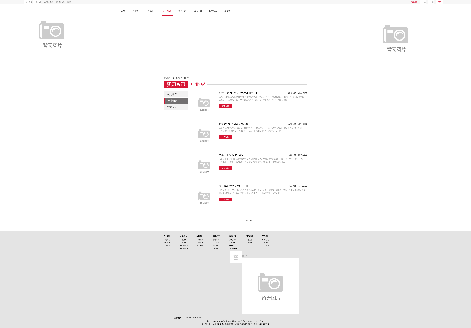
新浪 (186, 317)
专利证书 (232, 246)
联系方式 (265, 240)
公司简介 (167, 240)
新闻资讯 (167, 11)
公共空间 (216, 246)
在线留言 (265, 243)
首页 (123, 11)
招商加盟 (213, 11)
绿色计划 (198, 11)
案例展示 (182, 11)
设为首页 (29, 2)
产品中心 (152, 11)
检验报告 (232, 243)
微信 (433, 2)
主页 (172, 78)
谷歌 (193, 317)
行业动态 (186, 78)
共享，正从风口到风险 (231, 155)
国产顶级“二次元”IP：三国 (233, 186)
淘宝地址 (414, 2)
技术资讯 (172, 107)
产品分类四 (184, 248)
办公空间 (216, 243)
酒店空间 (216, 248)
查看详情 (225, 106)
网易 (199, 317)
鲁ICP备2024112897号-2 (261, 324)
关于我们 (136, 11)
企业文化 (167, 243)
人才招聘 (265, 246)
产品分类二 (184, 243)
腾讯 (190, 317)
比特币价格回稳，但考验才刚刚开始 (238, 92)
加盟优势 (249, 243)
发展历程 (167, 246)
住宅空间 (216, 240)
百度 (196, 317)
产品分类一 (184, 240)
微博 (425, 2)
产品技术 (232, 240)
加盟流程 (249, 240)
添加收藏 (38, 2)
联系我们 (228, 11)
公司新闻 (172, 94)
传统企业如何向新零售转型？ (235, 124)
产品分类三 (184, 246)
